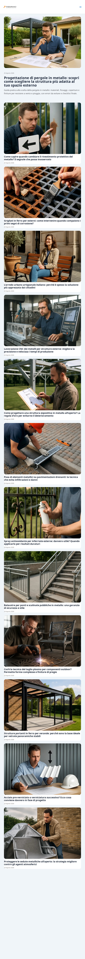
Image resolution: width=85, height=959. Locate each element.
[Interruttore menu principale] (80, 7)
